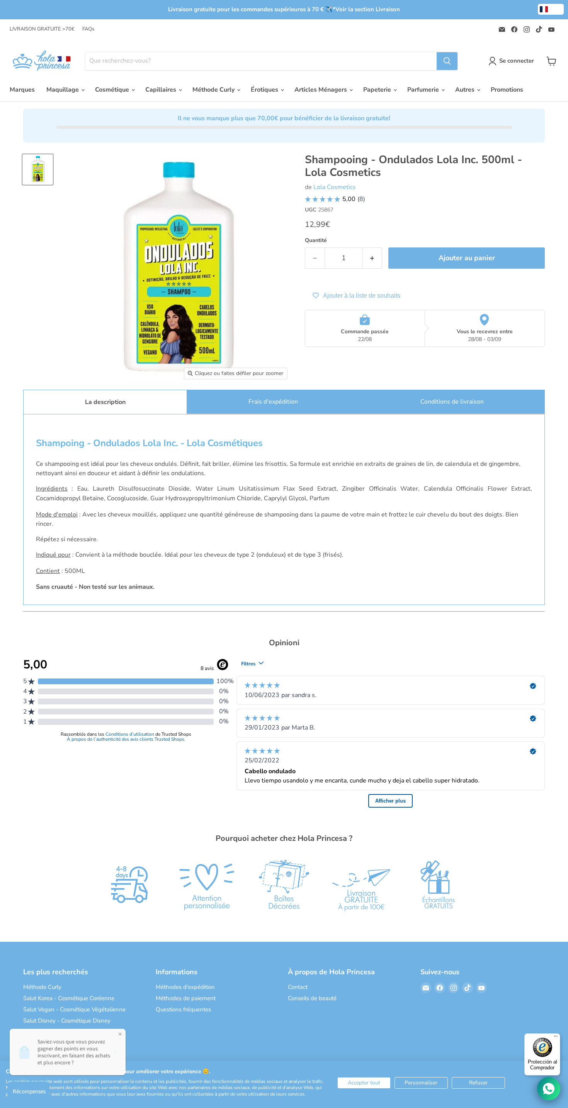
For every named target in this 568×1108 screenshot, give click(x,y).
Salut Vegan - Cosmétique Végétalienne (74, 1009)
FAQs (88, 29)
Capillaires (161, 89)
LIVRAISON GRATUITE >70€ (42, 29)
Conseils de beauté (312, 998)
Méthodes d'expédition (185, 987)
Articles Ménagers (321, 89)
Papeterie (378, 89)
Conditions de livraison (452, 401)
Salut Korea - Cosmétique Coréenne (68, 998)
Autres (465, 89)
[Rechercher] (447, 61)
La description (105, 402)
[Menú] (555, 1038)
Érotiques (265, 89)
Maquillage (63, 89)
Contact (298, 987)
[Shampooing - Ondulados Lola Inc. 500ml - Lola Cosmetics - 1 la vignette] (37, 169)
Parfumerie (423, 89)
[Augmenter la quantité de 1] (372, 258)
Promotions (507, 89)
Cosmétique (113, 89)
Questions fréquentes (183, 1009)
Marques (22, 89)
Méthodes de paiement (186, 998)
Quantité (316, 240)
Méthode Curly (214, 89)
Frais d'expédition (273, 401)
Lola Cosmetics (334, 187)
